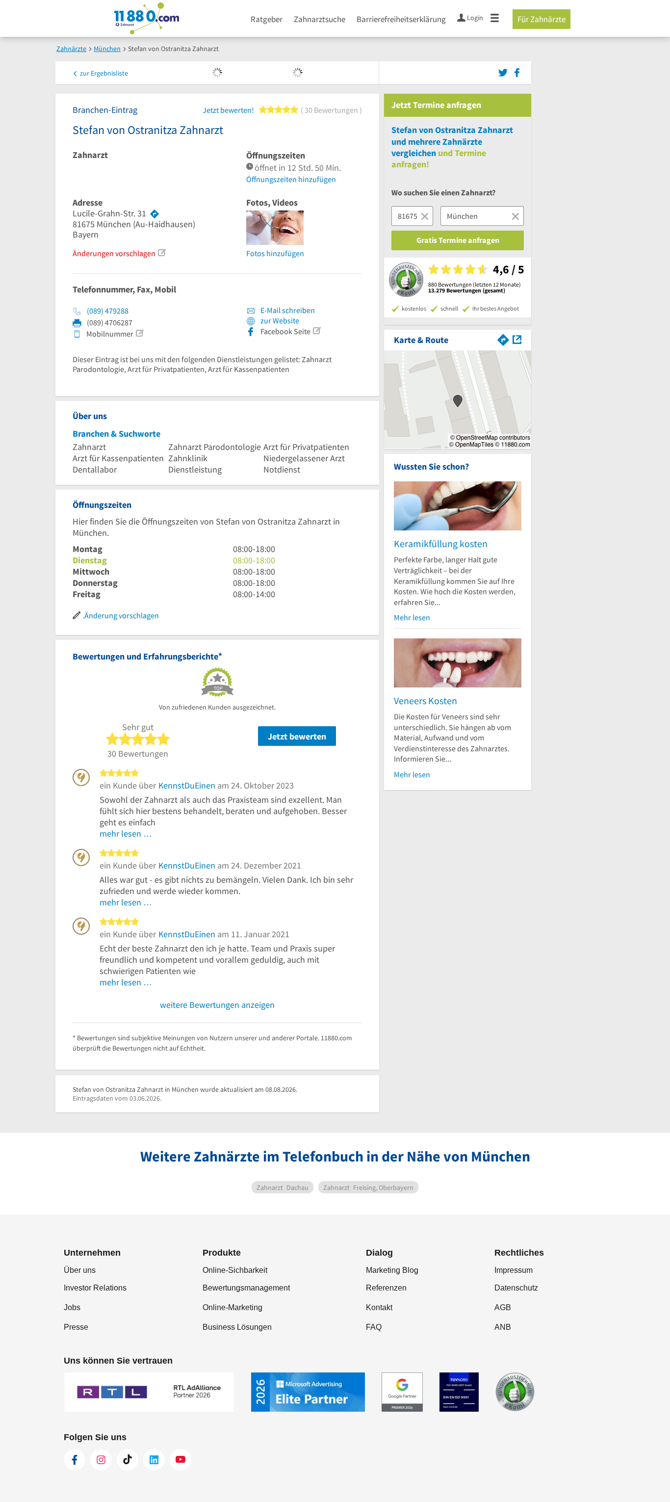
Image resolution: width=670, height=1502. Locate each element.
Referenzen (386, 1288)
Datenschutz (516, 1288)
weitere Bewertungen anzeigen (217, 1004)
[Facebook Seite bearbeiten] (316, 330)
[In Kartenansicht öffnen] (517, 338)
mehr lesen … (126, 833)
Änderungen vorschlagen (114, 253)
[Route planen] (154, 213)
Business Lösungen (237, 1327)
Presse (76, 1327)
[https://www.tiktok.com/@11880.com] (127, 1460)
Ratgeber (267, 19)
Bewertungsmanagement (246, 1288)
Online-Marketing (232, 1307)
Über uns (80, 1270)
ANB (502, 1327)
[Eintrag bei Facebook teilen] (517, 71)
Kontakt (379, 1307)
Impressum (513, 1270)
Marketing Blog (392, 1270)
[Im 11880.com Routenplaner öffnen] (503, 338)
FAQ (374, 1327)
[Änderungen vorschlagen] (161, 252)
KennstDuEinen (186, 785)
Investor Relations (95, 1288)
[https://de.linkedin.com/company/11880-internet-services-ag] (154, 1460)
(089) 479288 (108, 311)
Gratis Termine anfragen (457, 240)
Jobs (72, 1307)
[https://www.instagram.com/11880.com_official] (101, 1460)
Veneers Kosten (425, 700)
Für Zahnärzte (541, 19)
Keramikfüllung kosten (441, 543)
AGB (502, 1307)
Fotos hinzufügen (275, 253)
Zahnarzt (90, 155)
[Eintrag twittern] (504, 71)
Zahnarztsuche (319, 19)
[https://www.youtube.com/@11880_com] (180, 1460)
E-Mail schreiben (287, 310)
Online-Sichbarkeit (235, 1270)
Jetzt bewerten (297, 736)
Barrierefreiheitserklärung (401, 19)
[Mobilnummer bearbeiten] (139, 333)
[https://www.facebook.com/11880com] (74, 1460)
